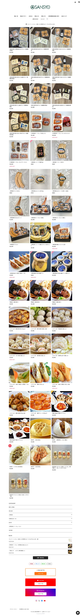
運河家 (10, 522)
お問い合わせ (35, 19)
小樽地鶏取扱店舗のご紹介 (53, 16)
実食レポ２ (43, 16)
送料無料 (11, 530)
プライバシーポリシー (13, 609)
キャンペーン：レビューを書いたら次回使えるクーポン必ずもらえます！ (41, 24)
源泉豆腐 (11, 511)
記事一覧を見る (40, 557)
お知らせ (30, 16)
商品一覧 (16, 16)
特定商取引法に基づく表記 (24, 609)
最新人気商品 (11, 507)
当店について (64, 16)
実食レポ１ (37, 16)
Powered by (39, 613)
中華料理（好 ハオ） (13, 518)
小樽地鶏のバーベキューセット (15, 526)
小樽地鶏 (11, 514)
